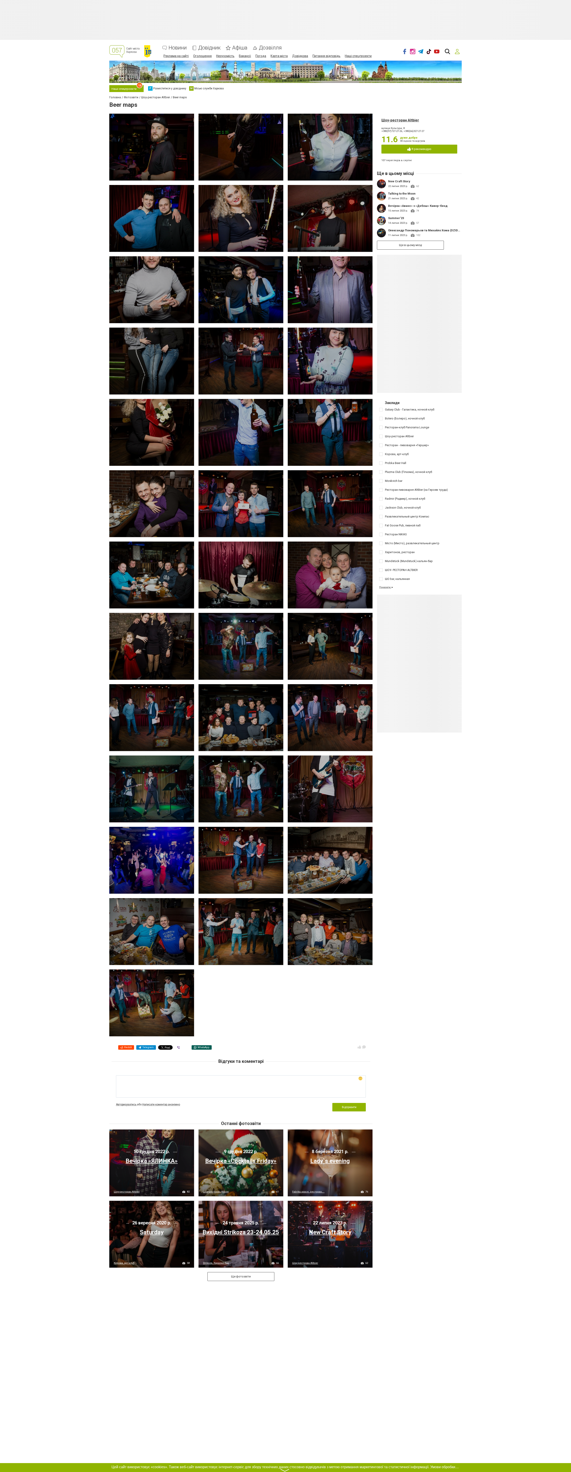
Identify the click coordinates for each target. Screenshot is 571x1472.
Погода (260, 56)
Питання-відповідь (326, 56)
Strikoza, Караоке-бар (216, 1263)
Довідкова (300, 56)
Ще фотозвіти (241, 1276)
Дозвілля (270, 48)
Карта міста (279, 56)
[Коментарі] (364, 1047)
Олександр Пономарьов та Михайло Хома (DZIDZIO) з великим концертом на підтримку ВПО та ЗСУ (460, 230)
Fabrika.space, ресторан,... (308, 1191)
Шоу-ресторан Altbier (400, 120)
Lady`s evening (330, 1161)
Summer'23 (396, 218)
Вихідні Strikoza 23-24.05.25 (241, 1232)
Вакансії (245, 56)
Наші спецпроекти (358, 56)
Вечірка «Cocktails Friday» (240, 1161)
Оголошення (202, 56)
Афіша (239, 48)
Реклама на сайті (176, 56)
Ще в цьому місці (410, 245)
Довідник (209, 48)
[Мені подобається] (359, 1047)
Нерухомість (225, 56)
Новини (178, 48)
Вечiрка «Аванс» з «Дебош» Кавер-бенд (417, 205)
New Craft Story (399, 181)
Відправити (349, 1107)
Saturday (151, 1232)
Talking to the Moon (402, 193)
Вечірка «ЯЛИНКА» (152, 1161)
